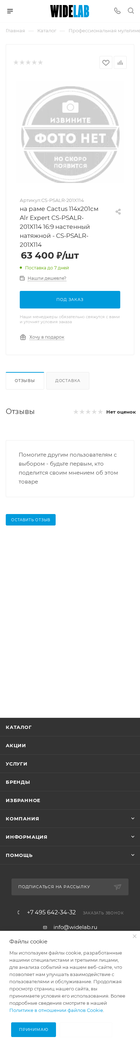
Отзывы (25, 380)
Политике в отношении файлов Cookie (56, 1010)
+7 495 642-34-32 (51, 912)
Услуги (17, 764)
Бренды (18, 782)
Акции (16, 745)
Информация (27, 837)
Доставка (67, 380)
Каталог (19, 727)
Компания (22, 818)
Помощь (19, 855)
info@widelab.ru (75, 927)
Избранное (23, 800)
